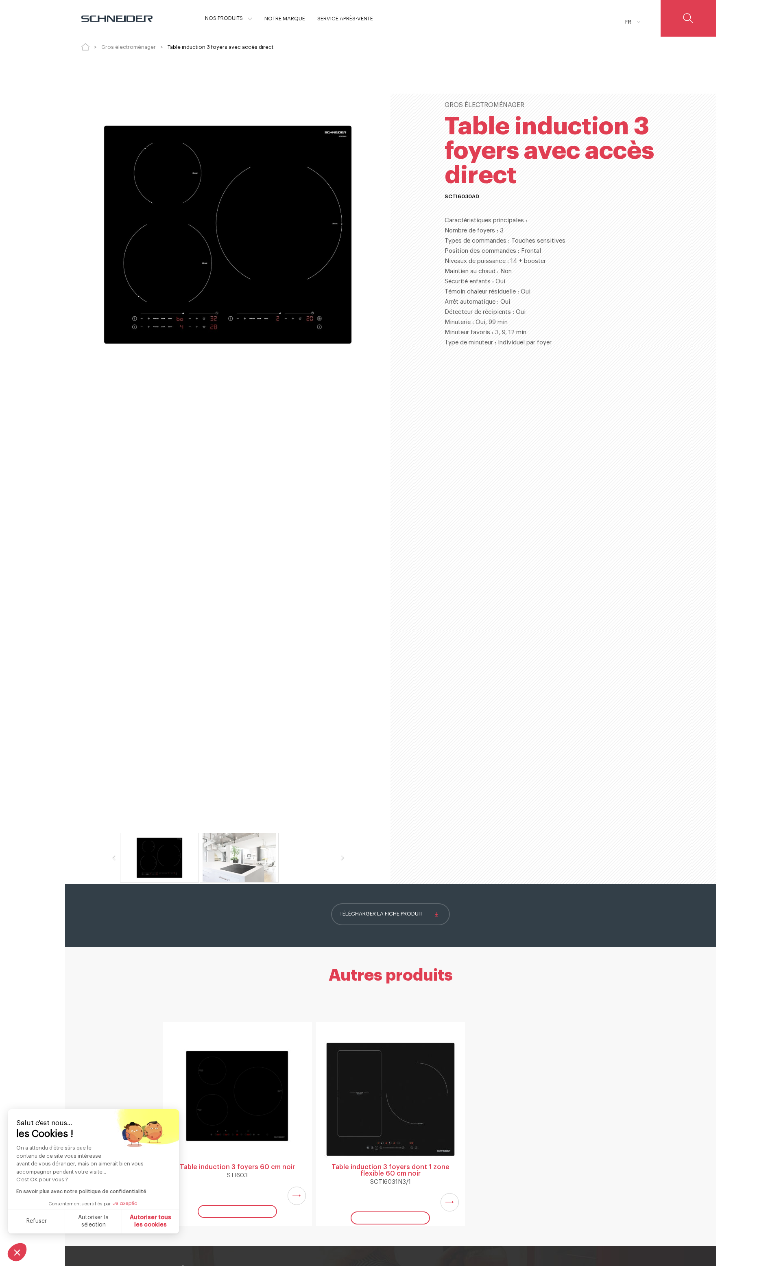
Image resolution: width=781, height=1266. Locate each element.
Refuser (36, 1221)
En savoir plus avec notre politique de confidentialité (81, 1191)
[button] (17, 1252)
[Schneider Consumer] (117, 18)
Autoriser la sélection (93, 1221)
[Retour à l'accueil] (85, 47)
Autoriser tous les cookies (150, 1221)
